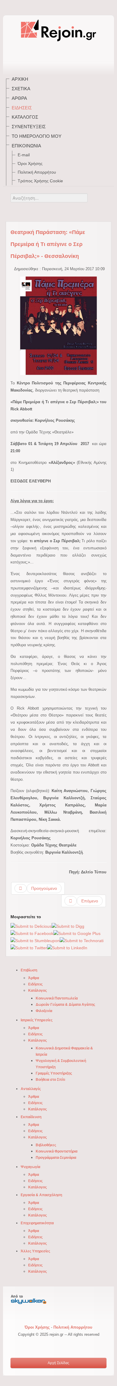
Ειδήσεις (22, 107)
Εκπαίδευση (31, 1117)
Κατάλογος (25, 117)
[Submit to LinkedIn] (67, 947)
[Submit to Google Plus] (76, 933)
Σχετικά (21, 88)
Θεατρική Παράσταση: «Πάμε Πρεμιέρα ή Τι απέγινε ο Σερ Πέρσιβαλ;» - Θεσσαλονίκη (47, 244)
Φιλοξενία (44, 1011)
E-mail (24, 154)
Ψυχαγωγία (30, 1167)
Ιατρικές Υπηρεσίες (36, 1020)
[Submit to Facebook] (31, 933)
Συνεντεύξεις (29, 126)
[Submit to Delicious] (31, 926)
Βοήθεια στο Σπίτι (50, 1080)
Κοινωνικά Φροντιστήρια (56, 1151)
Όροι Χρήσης (30, 163)
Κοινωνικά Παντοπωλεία (57, 998)
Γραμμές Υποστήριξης (54, 1073)
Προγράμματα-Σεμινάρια (56, 1158)
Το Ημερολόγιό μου (37, 136)
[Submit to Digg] (68, 926)
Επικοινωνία (26, 145)
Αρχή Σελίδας (58, 1363)
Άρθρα (19, 98)
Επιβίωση (29, 970)
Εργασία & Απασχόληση (41, 1195)
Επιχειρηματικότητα (37, 1223)
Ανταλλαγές (31, 1089)
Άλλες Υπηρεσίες (35, 1251)
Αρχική (20, 79)
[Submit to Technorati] (82, 940)
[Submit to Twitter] (28, 947)
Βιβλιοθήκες (46, 1145)
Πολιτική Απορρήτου (37, 172)
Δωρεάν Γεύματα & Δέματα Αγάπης (65, 1005)
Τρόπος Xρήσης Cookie (40, 180)
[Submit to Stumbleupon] (35, 940)
